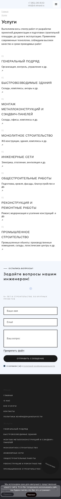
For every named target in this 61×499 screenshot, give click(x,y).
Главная (4, 12)
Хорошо (31, 494)
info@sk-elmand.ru (36, 5)
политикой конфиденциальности (39, 366)
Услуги (4, 15)
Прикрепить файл (14, 350)
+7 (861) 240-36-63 (36, 3)
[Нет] (57, 489)
